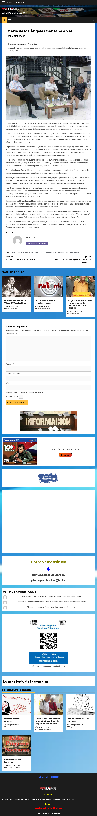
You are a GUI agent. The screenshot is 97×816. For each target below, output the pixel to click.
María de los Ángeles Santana (68, 252)
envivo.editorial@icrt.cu (49, 575)
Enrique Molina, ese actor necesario (21, 258)
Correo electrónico (14, 373)
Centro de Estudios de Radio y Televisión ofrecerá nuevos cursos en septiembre (56, 602)
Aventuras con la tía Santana (20, 252)
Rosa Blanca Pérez (11, 309)
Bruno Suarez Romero (12, 768)
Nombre (10, 364)
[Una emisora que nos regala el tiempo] (48, 286)
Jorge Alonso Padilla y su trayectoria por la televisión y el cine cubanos (79, 304)
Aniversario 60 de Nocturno (12, 761)
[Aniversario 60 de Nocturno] (16, 745)
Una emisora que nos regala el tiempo (45, 301)
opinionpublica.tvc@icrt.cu (49, 580)
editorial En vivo (36, 252)
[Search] (93, 20)
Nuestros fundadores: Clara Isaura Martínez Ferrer (56, 607)
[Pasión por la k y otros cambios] (80, 704)
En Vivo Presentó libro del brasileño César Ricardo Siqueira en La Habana (47, 721)
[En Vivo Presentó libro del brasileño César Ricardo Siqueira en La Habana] (48, 704)
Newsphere (42, 813)
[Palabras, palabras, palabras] (16, 704)
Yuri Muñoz (33, 44)
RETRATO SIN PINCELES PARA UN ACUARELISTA (15, 301)
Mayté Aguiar (9, 727)
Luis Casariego (74, 313)
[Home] (4, 20)
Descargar (65, 455)
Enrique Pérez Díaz (50, 252)
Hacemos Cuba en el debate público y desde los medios (61, 596)
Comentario (11, 334)
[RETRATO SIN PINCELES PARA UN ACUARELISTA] (16, 286)
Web (8, 383)
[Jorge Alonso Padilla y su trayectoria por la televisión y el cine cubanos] (80, 286)
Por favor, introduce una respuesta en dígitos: (24, 392)
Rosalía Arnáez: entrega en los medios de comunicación (73, 259)
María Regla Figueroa (44, 729)
